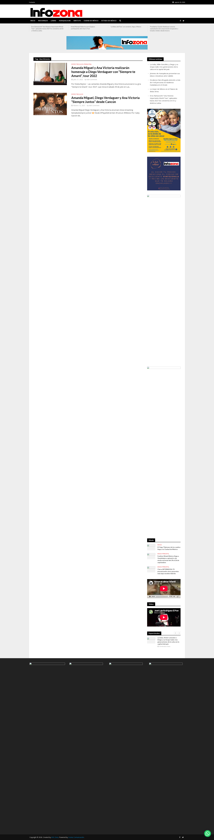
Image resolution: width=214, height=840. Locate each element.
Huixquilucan (65, 21)
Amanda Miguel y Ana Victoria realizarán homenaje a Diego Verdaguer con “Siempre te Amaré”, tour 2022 (103, 72)
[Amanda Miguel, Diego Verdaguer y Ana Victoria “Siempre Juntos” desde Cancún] (50, 104)
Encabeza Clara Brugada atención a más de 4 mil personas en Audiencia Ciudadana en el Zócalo (165, 82)
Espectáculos (77, 64)
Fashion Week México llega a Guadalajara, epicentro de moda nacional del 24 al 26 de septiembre (168, 559)
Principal (88, 64)
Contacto (32, 2)
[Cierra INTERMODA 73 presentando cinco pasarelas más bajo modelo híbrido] (151, 569)
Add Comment (92, 79)
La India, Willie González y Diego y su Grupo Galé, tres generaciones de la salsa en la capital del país (164, 66)
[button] (207, 833)
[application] (164, 588)
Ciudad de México (91, 21)
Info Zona (54, 837)
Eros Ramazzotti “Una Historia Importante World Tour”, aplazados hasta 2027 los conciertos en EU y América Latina (47, 29)
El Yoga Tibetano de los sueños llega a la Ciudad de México (168, 548)
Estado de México (108, 21)
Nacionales (43, 21)
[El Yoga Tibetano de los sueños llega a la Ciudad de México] (151, 547)
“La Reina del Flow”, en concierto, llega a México (125, 27)
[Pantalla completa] (177, 596)
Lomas (53, 21)
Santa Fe (77, 21)
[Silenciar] (174, 596)
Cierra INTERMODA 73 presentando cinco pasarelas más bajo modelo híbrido (168, 571)
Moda (159, 545)
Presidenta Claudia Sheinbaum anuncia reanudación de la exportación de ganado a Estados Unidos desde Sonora (164, 29)
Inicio (32, 21)
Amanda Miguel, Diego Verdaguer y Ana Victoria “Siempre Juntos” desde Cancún (105, 100)
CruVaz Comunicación (76, 837)
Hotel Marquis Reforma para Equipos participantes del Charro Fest (83, 28)
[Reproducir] (150, 596)
